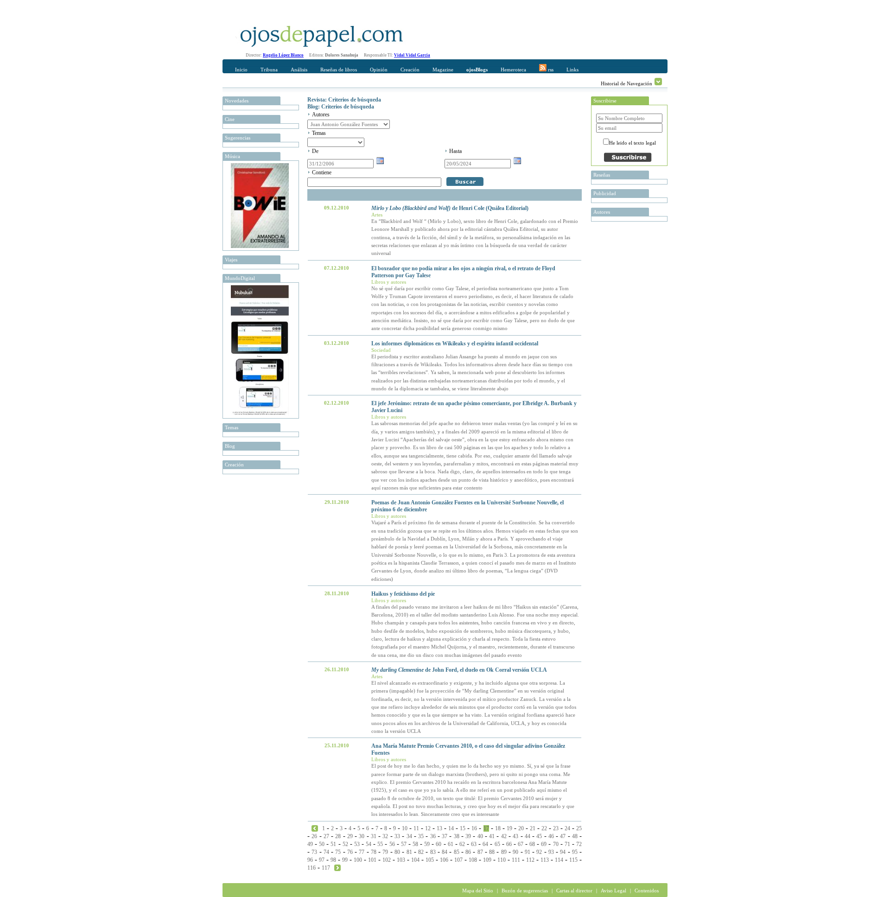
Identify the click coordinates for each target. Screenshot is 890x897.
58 (415, 844)
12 (428, 828)
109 (487, 860)
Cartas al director (574, 890)
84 (444, 852)
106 (444, 860)
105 (430, 860)
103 (401, 860)
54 (368, 844)
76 (350, 852)
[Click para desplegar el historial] (658, 81)
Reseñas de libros (338, 69)
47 (563, 836)
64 (485, 844)
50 (321, 844)
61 (450, 844)
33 (397, 836)
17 (486, 828)
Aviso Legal (613, 890)
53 (357, 844)
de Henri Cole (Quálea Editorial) (449, 208)
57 (404, 844)
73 (314, 852)
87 (480, 852)
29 (350, 836)
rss (550, 69)
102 (386, 860)
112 (530, 860)
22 (544, 828)
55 (380, 844)
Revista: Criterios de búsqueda (344, 99)
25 (579, 828)
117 (326, 868)
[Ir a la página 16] (314, 828)
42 (504, 836)
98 (333, 860)
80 (397, 852)
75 (338, 852)
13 (439, 828)
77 (361, 852)
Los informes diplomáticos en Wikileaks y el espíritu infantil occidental (454, 343)
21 (532, 828)
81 (409, 852)
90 (515, 852)
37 (444, 836)
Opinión (379, 69)
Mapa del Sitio (477, 890)
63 (474, 844)
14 (451, 828)
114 (559, 860)
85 (456, 852)
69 (544, 844)
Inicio (241, 69)
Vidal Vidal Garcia (412, 55)
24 (567, 828)
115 (573, 860)
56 (392, 844)
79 (385, 852)
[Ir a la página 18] (337, 867)
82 (421, 852)
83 (433, 852)
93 (551, 852)
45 (539, 836)
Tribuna (269, 69)
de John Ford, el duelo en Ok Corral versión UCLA (459, 670)
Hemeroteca (513, 69)
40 (480, 836)
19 (509, 828)
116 (311, 868)
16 (474, 828)
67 (520, 844)
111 (516, 860)
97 (321, 860)
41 (492, 836)
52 (345, 844)
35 (421, 836)
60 (438, 844)
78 (373, 852)
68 (532, 844)
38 (456, 836)
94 (563, 852)
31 (373, 836)
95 (575, 852)
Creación (410, 69)
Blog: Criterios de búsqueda (340, 106)
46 (551, 836)
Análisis (299, 69)
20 (521, 828)
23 (556, 828)
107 (458, 860)
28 (338, 836)
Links (572, 69)
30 (361, 836)
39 (468, 836)
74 (326, 852)
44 (527, 836)
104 (415, 860)
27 (326, 836)
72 (579, 844)
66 (509, 844)
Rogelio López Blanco (283, 55)
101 (372, 860)
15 (462, 828)
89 (504, 852)
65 (497, 844)
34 (409, 836)
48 (575, 836)
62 (462, 844)
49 (310, 844)
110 (501, 860)
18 (498, 828)
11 (416, 828)
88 (492, 852)
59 (427, 844)
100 (358, 860)
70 (556, 844)
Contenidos (647, 890)
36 (433, 836)
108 (473, 860)
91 (527, 852)
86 (468, 852)
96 (310, 860)
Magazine (442, 69)
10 (404, 828)
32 (385, 836)
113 (544, 860)
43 (515, 836)
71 (567, 844)
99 (345, 860)
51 (333, 844)
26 (314, 836)
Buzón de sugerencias (525, 890)
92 (539, 852)
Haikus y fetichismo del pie (403, 594)
